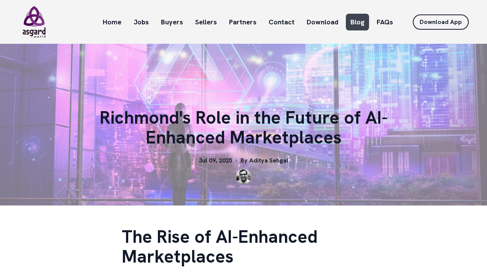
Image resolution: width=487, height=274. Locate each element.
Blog (357, 22)
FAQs (385, 22)
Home (112, 22)
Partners (242, 22)
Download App (441, 22)
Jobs (141, 22)
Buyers (172, 22)
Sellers (206, 22)
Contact (281, 22)
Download (322, 22)
